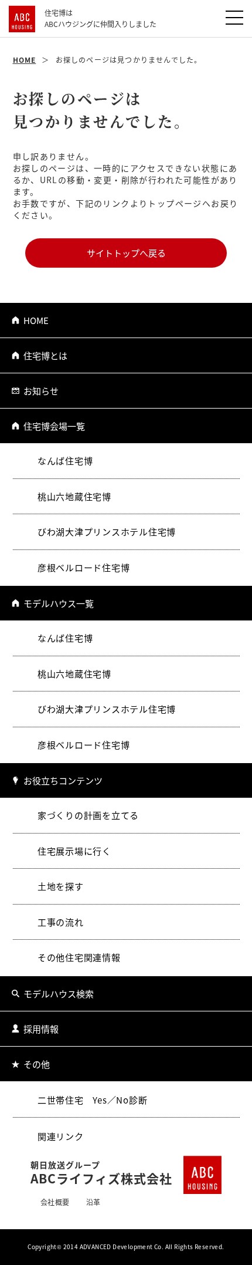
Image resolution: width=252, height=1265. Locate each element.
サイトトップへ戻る (126, 253)
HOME (36, 320)
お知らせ (41, 390)
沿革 (93, 1202)
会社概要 (55, 1202)
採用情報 (41, 1029)
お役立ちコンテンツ (63, 780)
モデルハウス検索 (58, 993)
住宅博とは (45, 355)
